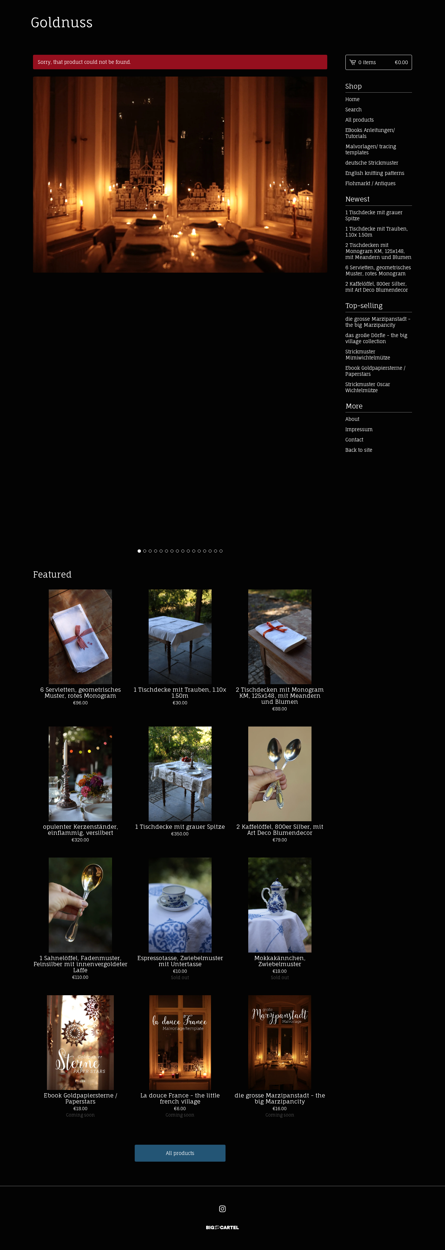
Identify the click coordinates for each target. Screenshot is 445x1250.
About (352, 419)
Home (352, 99)
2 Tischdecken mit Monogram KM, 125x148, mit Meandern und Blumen (378, 251)
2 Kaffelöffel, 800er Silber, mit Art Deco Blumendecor (376, 287)
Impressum (359, 429)
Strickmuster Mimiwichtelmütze (367, 355)
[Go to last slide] (41, 311)
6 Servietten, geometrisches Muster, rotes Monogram (378, 270)
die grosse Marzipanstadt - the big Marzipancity (377, 322)
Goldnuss (62, 23)
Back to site (358, 450)
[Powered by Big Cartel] (222, 1227)
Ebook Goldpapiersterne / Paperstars (375, 371)
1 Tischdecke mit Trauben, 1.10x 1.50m (376, 232)
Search (353, 110)
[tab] (139, 551)
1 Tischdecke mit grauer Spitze (374, 215)
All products (180, 1153)
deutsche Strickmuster (371, 163)
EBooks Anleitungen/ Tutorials (370, 133)
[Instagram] (222, 1208)
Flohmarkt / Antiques (370, 183)
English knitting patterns (374, 173)
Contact (354, 440)
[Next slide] (319, 311)
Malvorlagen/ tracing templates (370, 149)
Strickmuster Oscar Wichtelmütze (367, 387)
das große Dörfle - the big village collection (376, 338)
